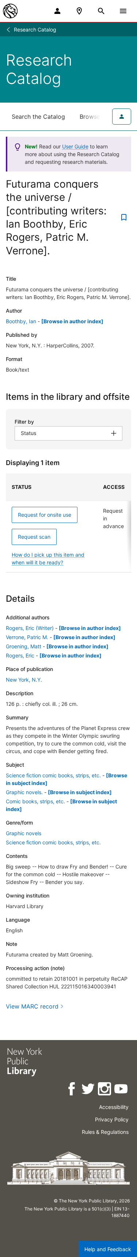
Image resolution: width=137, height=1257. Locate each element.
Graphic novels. (24, 792)
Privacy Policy (112, 1119)
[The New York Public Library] (10, 11)
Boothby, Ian (21, 321)
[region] (68, 522)
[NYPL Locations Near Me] (79, 11)
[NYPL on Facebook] (72, 1090)
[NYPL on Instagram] (105, 1090)
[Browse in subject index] (80, 792)
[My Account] (57, 11)
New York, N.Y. (24, 680)
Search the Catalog (38, 116)
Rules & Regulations (105, 1132)
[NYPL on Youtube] (121, 1090)
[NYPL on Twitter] (88, 1090)
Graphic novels (23, 833)
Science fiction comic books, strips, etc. (53, 775)
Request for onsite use (44, 515)
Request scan (34, 537)
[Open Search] (101, 11)
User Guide (75, 146)
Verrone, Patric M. (27, 637)
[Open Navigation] (123, 11)
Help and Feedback (107, 1249)
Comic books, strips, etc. (35, 801)
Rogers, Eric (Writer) (30, 628)
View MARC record (32, 1006)
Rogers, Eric (20, 655)
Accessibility (114, 1107)
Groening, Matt (23, 646)
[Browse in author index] (72, 321)
